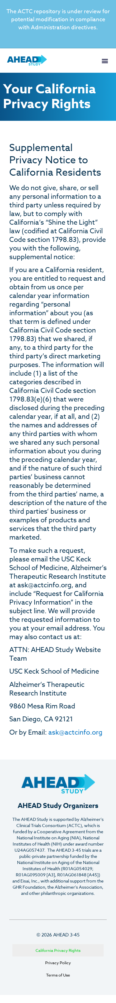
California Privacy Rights (58, 950)
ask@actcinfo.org (75, 732)
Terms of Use (58, 975)
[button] (105, 60)
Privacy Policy (58, 962)
